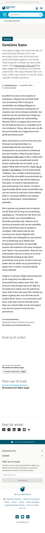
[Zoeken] (40, 15)
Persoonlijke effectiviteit (12, 21)
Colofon (7, 502)
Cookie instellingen (32, 502)
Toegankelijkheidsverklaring (15, 505)
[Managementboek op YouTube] (22, 516)
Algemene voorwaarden (31, 499)
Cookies (21, 502)
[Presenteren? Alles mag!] (9, 351)
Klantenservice (9, 451)
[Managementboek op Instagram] (27, 516)
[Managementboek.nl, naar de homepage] (8, 9)
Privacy (14, 502)
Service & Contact (33, 505)
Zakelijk (5, 456)
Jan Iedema (16, 170)
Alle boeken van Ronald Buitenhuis (16, 325)
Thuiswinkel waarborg (13, 499)
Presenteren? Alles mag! (24, 65)
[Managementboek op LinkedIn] (17, 516)
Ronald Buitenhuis (11, 85)
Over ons (22, 508)
